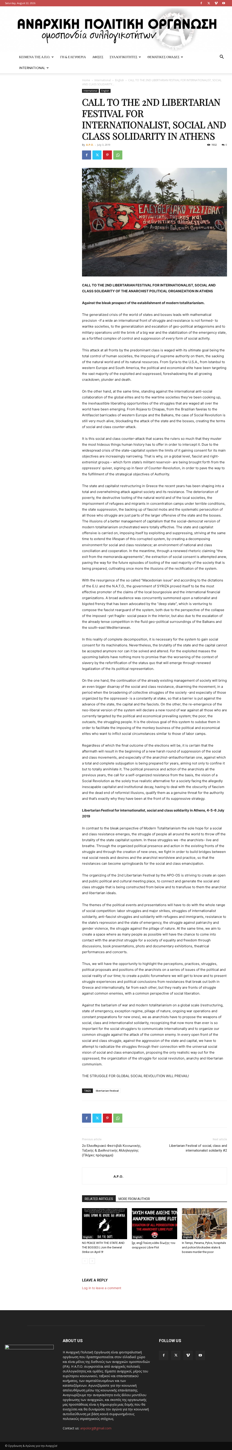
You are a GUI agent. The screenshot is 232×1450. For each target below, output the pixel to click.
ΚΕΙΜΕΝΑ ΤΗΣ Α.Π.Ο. (34, 57)
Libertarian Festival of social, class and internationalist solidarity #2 (198, 1148)
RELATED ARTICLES (99, 1199)
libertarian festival (107, 1090)
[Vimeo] (216, 3)
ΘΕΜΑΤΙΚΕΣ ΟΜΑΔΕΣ (163, 57)
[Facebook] (201, 3)
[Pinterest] (107, 155)
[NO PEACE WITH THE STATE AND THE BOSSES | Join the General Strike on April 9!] (104, 1223)
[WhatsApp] (117, 155)
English (119, 80)
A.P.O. (90, 144)
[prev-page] (85, 1261)
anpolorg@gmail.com (95, 1428)
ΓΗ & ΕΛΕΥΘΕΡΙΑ (73, 57)
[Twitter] (208, 3)
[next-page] (92, 1261)
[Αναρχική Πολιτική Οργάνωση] (116, 29)
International (32, 68)
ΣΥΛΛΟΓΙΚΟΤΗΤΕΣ (123, 57)
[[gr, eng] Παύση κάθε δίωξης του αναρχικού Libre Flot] (154, 1223)
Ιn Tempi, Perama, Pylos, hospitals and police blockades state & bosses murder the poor (204, 1247)
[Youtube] (223, 3)
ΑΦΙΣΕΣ (97, 57)
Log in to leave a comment (101, 1288)
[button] (221, 57)
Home (86, 80)
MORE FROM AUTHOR (134, 1199)
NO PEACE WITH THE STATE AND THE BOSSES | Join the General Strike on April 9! (103, 1247)
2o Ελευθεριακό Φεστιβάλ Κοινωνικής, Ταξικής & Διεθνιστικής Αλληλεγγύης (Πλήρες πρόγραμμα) (111, 1150)
